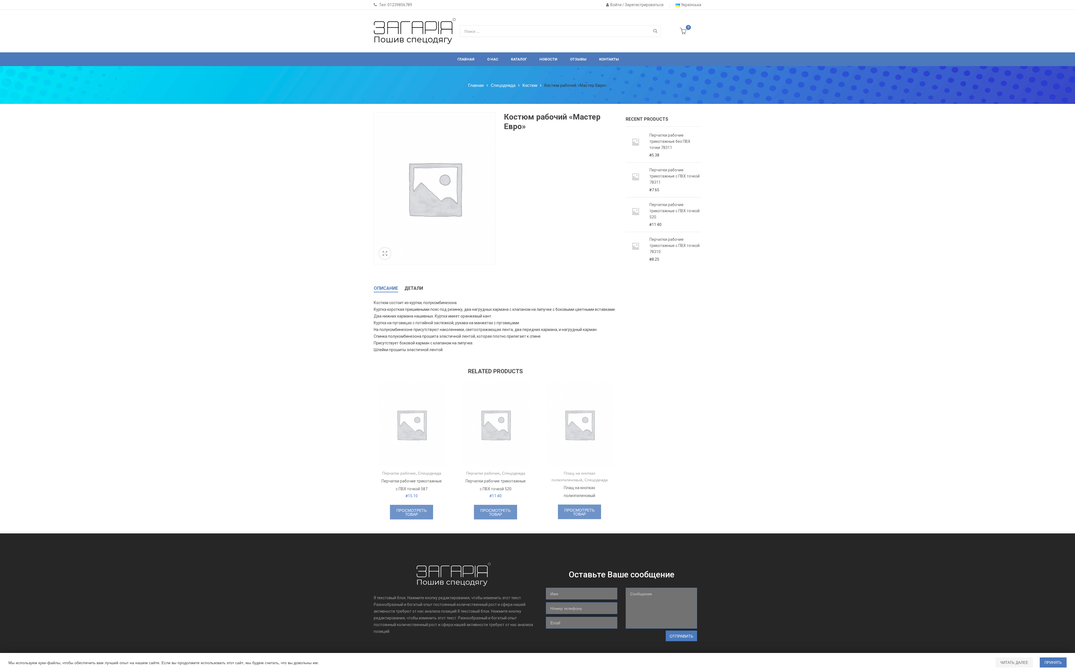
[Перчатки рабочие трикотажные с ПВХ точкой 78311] (635, 180)
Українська (690, 5)
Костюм (529, 85)
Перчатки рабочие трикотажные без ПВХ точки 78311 (669, 141)
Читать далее (1014, 662)
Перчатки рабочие (399, 473)
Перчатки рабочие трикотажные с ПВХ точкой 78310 (674, 245)
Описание (386, 288)
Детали (414, 288)
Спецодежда (503, 85)
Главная (476, 85)
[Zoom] (385, 253)
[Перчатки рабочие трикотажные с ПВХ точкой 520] (635, 215)
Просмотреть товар (411, 512)
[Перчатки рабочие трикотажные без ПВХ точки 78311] (635, 145)
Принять (1053, 662)
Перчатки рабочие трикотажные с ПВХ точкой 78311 (674, 176)
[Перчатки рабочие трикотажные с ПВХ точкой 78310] (635, 249)
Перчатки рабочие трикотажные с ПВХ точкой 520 (674, 210)
